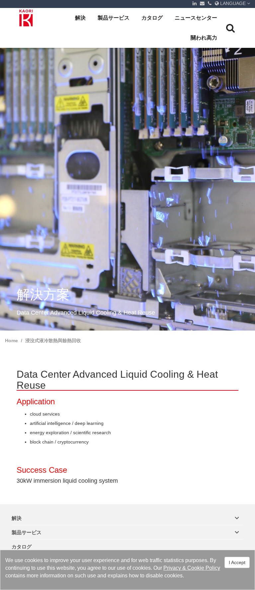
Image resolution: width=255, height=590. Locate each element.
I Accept (237, 562)
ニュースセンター (196, 18)
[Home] (27, 18)
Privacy (172, 568)
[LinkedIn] (195, 3)
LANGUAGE (233, 3)
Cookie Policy (203, 568)
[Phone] (210, 3)
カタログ (152, 18)
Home (11, 340)
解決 (80, 18)
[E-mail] (202, 3)
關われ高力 (204, 38)
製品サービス (113, 18)
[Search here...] (230, 28)
